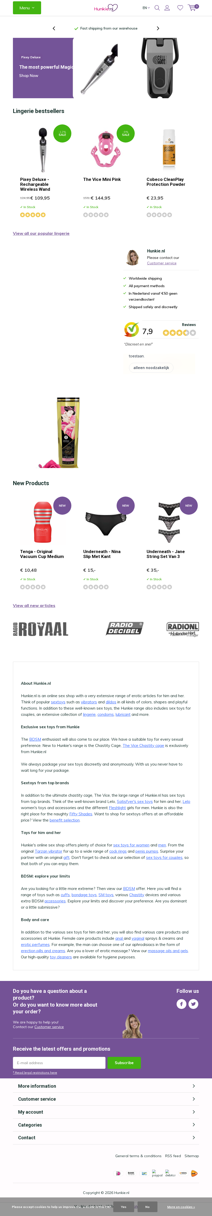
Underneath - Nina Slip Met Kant (101, 554)
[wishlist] (180, 8)
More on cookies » (181, 1207)
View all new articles (34, 605)
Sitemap (192, 1156)
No (147, 1207)
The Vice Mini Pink (102, 179)
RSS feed (173, 1156)
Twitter (193, 1004)
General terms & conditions (138, 1156)
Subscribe (124, 1062)
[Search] (157, 8)
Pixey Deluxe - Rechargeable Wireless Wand (35, 184)
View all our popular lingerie (41, 233)
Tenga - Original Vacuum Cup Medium (42, 554)
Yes (123, 1207)
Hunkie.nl (121, 1192)
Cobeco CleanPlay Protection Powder (166, 182)
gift (66, 857)
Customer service (162, 263)
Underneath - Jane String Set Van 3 (166, 554)
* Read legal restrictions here (35, 1072)
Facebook (181, 1004)
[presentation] (56, 28)
